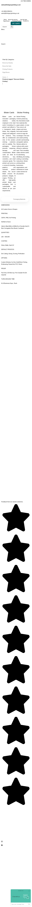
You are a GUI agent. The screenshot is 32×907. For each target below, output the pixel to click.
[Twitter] (16, 837)
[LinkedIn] (16, 849)
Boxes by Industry (7, 63)
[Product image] (9, 104)
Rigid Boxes (6, 72)
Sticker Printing (23, 113)
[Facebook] (16, 834)
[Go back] (4, 50)
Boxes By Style (6, 66)
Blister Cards (9, 113)
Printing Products (7, 69)
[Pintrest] (16, 845)
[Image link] (4, 810)
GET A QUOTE (16, 23)
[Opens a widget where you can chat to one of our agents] (20, 897)
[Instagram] (16, 841)
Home (4, 77)
